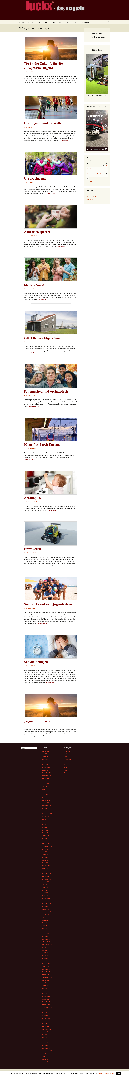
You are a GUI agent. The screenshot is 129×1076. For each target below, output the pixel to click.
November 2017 (46, 1023)
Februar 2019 (46, 996)
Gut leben (31, 22)
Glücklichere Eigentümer (42, 338)
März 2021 (45, 928)
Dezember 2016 (46, 1045)
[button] (96, 130)
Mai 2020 (45, 955)
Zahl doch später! (37, 231)
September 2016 (47, 1051)
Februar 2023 (46, 865)
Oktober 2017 (46, 1026)
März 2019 (45, 993)
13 (97, 171)
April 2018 (45, 1015)
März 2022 (45, 895)
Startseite (21, 22)
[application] (97, 130)
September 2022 (47, 879)
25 (90, 176)
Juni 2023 (45, 854)
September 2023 (47, 846)
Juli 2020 (44, 950)
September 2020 (47, 944)
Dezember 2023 (46, 838)
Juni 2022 (45, 887)
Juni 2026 (45, 756)
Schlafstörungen (36, 661)
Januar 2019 (45, 999)
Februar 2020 (46, 963)
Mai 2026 (45, 759)
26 (93, 176)
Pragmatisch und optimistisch (46, 391)
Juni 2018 (45, 1010)
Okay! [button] (118, 1073)
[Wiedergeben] (88, 149)
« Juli (90, 181)
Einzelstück (32, 548)
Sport (46, 22)
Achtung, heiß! (35, 497)
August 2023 (45, 849)
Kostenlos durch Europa (42, 444)
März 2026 (45, 764)
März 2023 (45, 863)
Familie (76, 22)
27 (97, 176)
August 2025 (45, 783)
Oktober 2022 (46, 876)
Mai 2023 (45, 857)
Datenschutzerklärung (93, 196)
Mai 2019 (45, 988)
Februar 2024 (46, 833)
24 (87, 176)
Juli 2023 (44, 852)
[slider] (96, 149)
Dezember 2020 (46, 936)
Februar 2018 (46, 1018)
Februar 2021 (46, 931)
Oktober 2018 (46, 1004)
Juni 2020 (45, 953)
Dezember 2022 (46, 871)
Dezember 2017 (46, 1021)
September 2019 (47, 977)
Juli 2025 (44, 786)
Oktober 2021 (46, 909)
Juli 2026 (44, 754)
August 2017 (45, 1032)
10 (87, 171)
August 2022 (45, 882)
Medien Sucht (34, 284)
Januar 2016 (45, 1062)
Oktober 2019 (46, 974)
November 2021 (46, 906)
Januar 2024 (45, 835)
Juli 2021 (44, 917)
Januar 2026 (45, 770)
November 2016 (46, 1048)
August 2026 (45, 751)
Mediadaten (90, 199)
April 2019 (45, 991)
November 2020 (46, 939)
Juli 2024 (44, 819)
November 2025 (46, 775)
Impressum (90, 194)
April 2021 (45, 925)
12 (93, 171)
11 (90, 171)
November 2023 (46, 841)
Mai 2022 (45, 890)
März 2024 (45, 830)
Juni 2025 (45, 789)
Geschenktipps (86, 22)
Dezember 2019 (46, 969)
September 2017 (47, 1029)
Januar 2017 (45, 1042)
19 (93, 173)
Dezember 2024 (46, 805)
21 (100, 173)
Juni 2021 (45, 920)
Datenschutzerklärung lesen (107, 1073)
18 (90, 173)
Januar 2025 (45, 803)
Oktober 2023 (46, 843)
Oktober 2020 (46, 942)
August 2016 (45, 1053)
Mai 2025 (45, 792)
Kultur (39, 22)
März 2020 (45, 961)
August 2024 (45, 816)
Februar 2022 (46, 898)
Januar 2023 (45, 868)
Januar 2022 (45, 901)
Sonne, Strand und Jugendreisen (48, 604)
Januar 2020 (45, 966)
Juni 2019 (45, 985)
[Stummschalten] (103, 149)
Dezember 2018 (46, 1002)
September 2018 (47, 1007)
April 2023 (45, 860)
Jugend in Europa (37, 721)
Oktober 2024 (46, 811)
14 (100, 171)
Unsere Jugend (35, 178)
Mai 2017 (45, 1034)
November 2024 (46, 808)
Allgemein (67, 751)
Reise (53, 22)
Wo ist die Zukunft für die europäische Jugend (43, 65)
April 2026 (45, 762)
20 (97, 173)
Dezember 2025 (46, 773)
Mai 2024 (45, 824)
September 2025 (47, 781)
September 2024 (47, 813)
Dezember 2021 (46, 903)
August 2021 (45, 914)
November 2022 (46, 873)
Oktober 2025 (46, 778)
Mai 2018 (45, 1012)
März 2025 (45, 797)
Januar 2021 (45, 933)
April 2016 (45, 1059)
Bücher (61, 22)
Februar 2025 (46, 800)
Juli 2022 (44, 884)
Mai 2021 (45, 923)
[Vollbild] (106, 149)
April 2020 (45, 958)
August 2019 (45, 980)
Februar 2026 (46, 767)
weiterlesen (38, 85)
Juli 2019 (44, 982)
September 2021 (47, 912)
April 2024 (45, 827)
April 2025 (45, 794)
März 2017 (45, 1037)
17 (87, 173)
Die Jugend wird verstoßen (43, 123)
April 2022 (45, 893)
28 (100, 176)
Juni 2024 (45, 822)
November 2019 (46, 972)
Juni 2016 (45, 1056)
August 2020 (45, 947)
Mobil (68, 22)
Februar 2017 (46, 1040)
